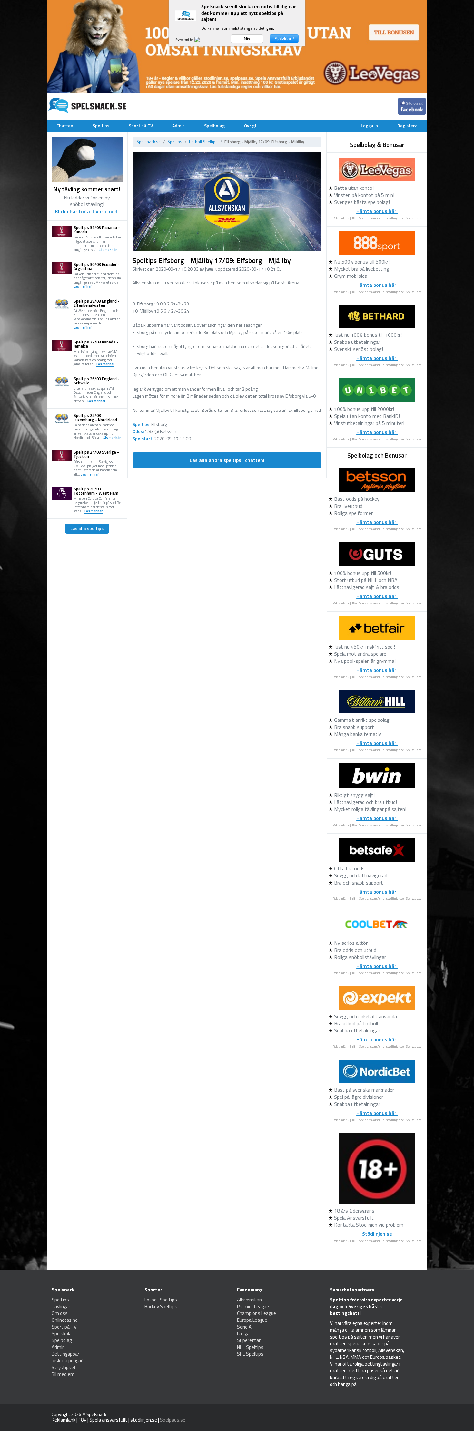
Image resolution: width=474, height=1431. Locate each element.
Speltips (101, 125)
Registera (407, 125)
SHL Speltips (250, 1354)
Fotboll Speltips (203, 142)
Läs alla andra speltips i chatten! (227, 460)
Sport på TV (141, 125)
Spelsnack (96, 1414)
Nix (247, 38)
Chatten (64, 125)
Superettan (249, 1340)
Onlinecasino (65, 1320)
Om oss (60, 1313)
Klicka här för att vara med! (87, 211)
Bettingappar (65, 1354)
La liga (243, 1333)
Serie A (244, 1326)
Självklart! (284, 38)
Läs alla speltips (87, 528)
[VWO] (200, 39)
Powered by (184, 39)
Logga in (369, 125)
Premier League (253, 1306)
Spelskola (62, 1333)
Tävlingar (61, 1306)
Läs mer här (108, 250)
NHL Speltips (250, 1347)
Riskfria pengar (67, 1360)
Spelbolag (214, 125)
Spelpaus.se (413, 218)
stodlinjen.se (395, 218)
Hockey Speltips (160, 1306)
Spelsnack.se (148, 142)
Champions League (256, 1313)
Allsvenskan (249, 1299)
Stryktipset (64, 1367)
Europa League (252, 1320)
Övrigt (250, 125)
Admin (178, 125)
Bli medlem (63, 1374)
